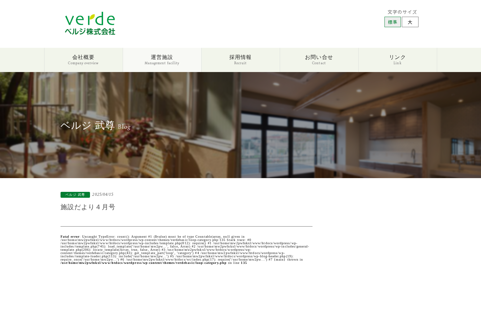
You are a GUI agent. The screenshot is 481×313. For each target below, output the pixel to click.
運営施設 (162, 59)
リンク (397, 59)
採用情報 (240, 59)
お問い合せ (319, 59)
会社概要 (83, 59)
